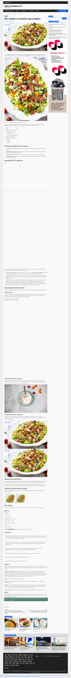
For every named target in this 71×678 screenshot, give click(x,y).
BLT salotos (8, 139)
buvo (13, 655)
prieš (20, 661)
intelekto (11, 657)
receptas (29, 661)
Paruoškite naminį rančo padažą (12, 134)
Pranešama (15, 661)
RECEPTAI (6, 16)
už (33, 663)
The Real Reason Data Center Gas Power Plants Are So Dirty (11, 641)
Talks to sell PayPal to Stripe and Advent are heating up (27, 641)
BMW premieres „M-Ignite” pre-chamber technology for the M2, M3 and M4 (43, 641)
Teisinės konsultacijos (17, 675)
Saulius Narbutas (52, 675)
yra (9, 665)
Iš (14, 657)
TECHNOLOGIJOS (24, 10)
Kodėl (29, 657)
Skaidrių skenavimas (26, 675)
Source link (6, 607)
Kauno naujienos (19, 676)
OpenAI (6, 661)
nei (23, 659)
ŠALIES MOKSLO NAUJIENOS (9, 10)
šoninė (17, 665)
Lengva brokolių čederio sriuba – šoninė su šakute (11, 623)
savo (13, 663)
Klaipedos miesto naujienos (36, 675)
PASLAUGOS (37, 10)
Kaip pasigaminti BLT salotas (11, 132)
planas (10, 661)
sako (10, 663)
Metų (6, 659)
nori (29, 659)
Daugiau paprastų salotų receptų (11, 138)
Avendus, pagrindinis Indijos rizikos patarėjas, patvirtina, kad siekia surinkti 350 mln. (37, 611)
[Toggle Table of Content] (16, 128)
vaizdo (6, 665)
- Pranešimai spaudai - (11, 676)
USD (31, 663)
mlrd (12, 659)
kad (19, 657)
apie (6, 655)
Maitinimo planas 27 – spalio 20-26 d (40, 623)
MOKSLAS (17, 10)
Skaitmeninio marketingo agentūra (54, 656)
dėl (29, 655)
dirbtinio (20, 655)
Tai (20, 663)
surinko (17, 663)
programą (25, 661)
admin (7, 21)
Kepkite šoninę (9, 133)
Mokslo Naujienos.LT (13, 6)
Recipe (6, 663)
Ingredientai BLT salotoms (10, 131)
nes (26, 659)
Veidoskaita (66, 675)
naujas (19, 659)
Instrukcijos (9, 140)
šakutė (13, 665)
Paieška (50, 16)
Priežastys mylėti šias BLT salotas (11, 129)
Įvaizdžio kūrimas (60, 675)
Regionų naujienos (27, 676)
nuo (32, 659)
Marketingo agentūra (8, 675)
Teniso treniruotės (3, 676)
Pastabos (8, 141)
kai (22, 657)
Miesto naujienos (45, 675)
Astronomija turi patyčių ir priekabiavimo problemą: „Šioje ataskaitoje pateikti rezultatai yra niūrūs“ (15, 611)
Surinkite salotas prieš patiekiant (12, 135)
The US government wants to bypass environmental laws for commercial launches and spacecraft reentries (57, 34)
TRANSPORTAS (30, 10)
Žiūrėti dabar (63, 10)
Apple (9, 655)
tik (23, 663)
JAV (17, 657)
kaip (25, 657)
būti (16, 655)
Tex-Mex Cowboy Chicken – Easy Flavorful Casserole (26, 623)
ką (31, 657)
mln (9, 659)
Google (6, 657)
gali (32, 655)
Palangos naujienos (35, 676)
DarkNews (33, 672)
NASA (16, 659)
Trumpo (26, 663)
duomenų (25, 655)
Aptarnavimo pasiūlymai (10, 137)
